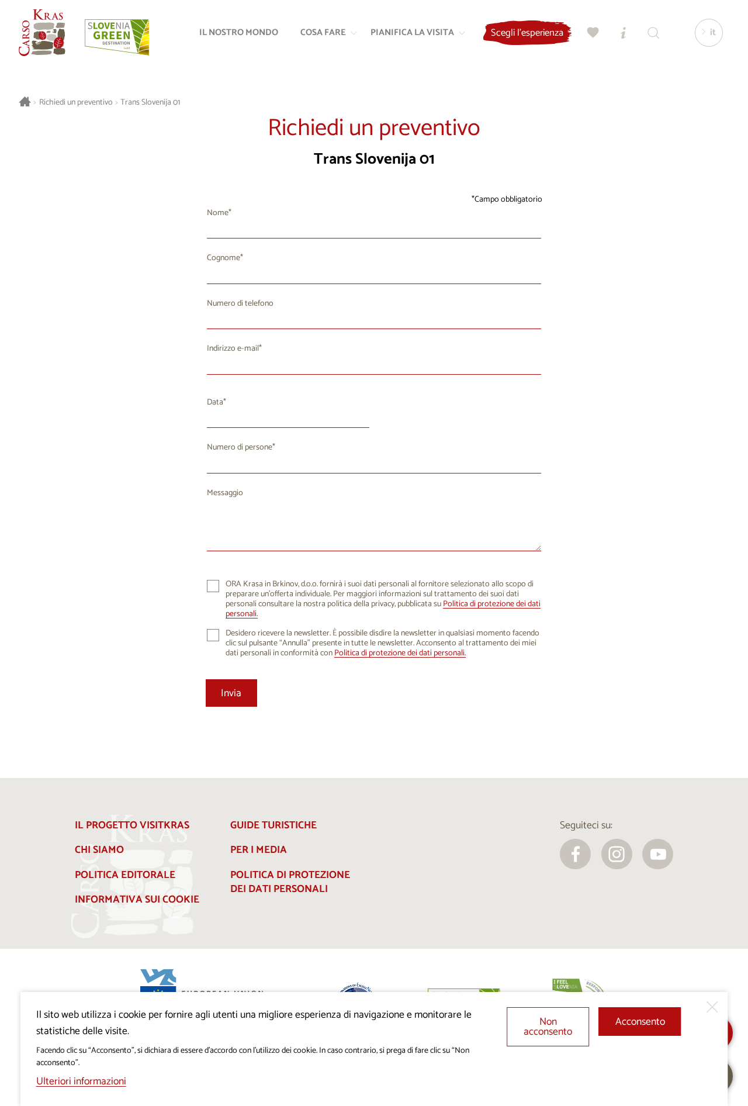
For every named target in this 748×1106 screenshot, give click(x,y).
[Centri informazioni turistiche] (623, 32)
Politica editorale (125, 875)
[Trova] (654, 32)
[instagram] (616, 854)
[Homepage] (42, 32)
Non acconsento (548, 1027)
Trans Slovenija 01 (150, 102)
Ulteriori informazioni (81, 1081)
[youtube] (657, 854)
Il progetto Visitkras (132, 825)
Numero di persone (239, 447)
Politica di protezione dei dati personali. (400, 653)
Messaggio (225, 493)
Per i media (258, 850)
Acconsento (640, 1022)
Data (215, 402)
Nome (217, 213)
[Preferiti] (593, 32)
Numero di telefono (240, 303)
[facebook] (575, 854)
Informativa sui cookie (137, 899)
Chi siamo (99, 850)
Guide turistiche (273, 825)
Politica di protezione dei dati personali (290, 882)
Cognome (223, 258)
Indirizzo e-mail (233, 348)
